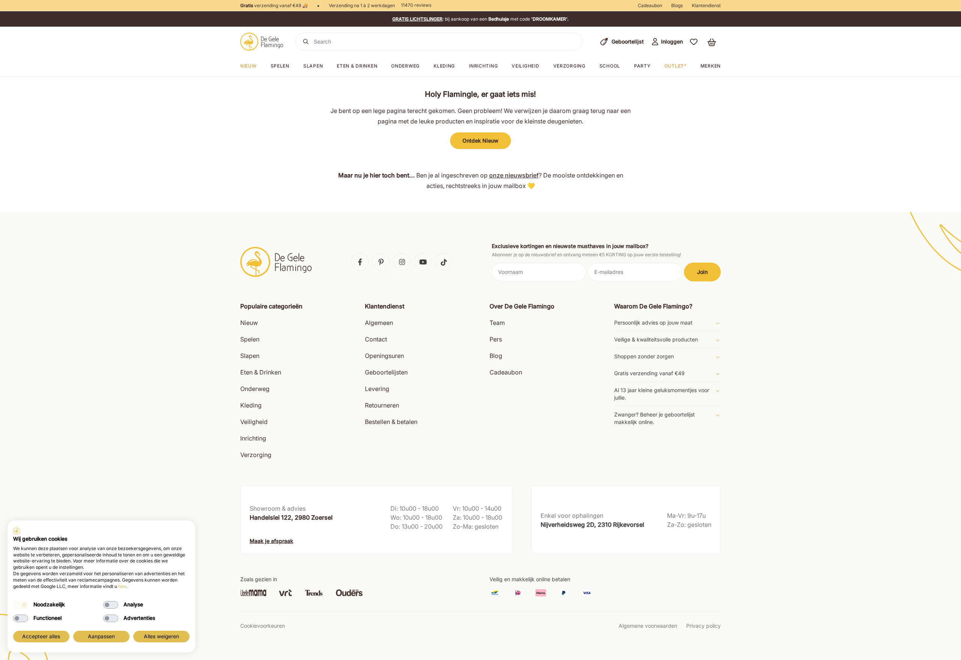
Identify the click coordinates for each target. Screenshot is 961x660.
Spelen (280, 66)
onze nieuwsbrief (514, 175)
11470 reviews (416, 5)
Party (642, 66)
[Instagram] (402, 262)
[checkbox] (20, 605)
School (609, 66)
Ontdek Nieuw (480, 140)
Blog (496, 355)
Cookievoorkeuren (262, 625)
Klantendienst (706, 5)
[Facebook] (360, 262)
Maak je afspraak (271, 541)
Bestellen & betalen (391, 421)
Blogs (677, 5)
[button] (693, 41)
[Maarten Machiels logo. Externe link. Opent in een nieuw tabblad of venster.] (16, 531)
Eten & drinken (357, 66)
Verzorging (569, 66)
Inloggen (672, 41)
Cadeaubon (650, 5)
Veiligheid (525, 66)
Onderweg (405, 66)
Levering (377, 388)
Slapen (313, 66)
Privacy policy (703, 625)
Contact (376, 339)
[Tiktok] (444, 262)
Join (702, 272)
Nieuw (248, 66)
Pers (496, 339)
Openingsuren (384, 355)
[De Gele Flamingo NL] (261, 42)
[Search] (305, 41)
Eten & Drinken (260, 372)
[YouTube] (423, 262)
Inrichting (483, 66)
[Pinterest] (381, 262)
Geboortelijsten (386, 372)
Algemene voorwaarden (648, 625)
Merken (710, 66)
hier (122, 586)
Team (497, 322)
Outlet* (675, 66)
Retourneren (382, 405)
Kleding (444, 66)
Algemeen (379, 322)
